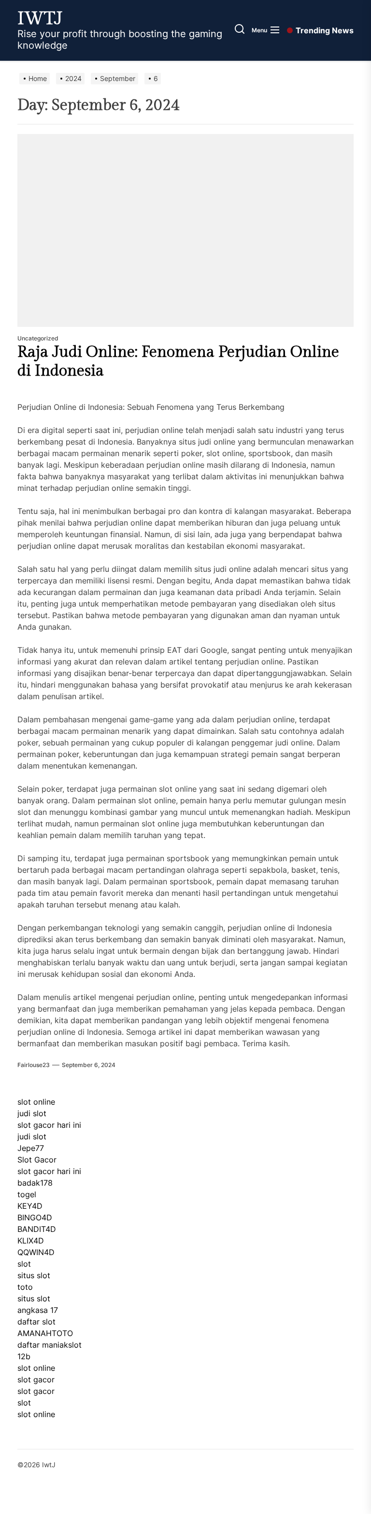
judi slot (31, 1113)
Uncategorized (37, 338)
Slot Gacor (37, 1159)
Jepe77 (30, 1148)
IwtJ (40, 19)
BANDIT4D (36, 1229)
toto (25, 1287)
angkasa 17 (37, 1310)
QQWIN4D (36, 1252)
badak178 (35, 1183)
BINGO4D (34, 1217)
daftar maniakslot (49, 1345)
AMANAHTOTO (45, 1333)
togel (26, 1194)
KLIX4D (30, 1240)
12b (23, 1356)
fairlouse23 (33, 1064)
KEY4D (30, 1206)
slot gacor (36, 1379)
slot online (36, 1102)
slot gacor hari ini (49, 1125)
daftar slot (36, 1321)
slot (24, 1264)
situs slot (33, 1275)
